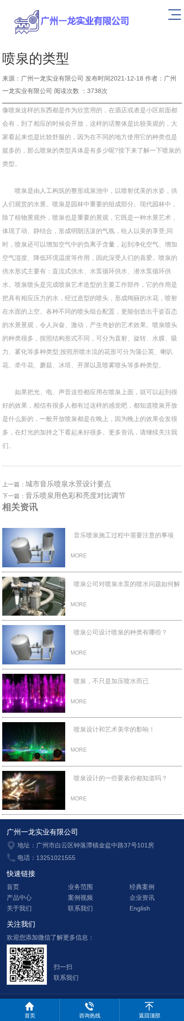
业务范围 (80, 886)
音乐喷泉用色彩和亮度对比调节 (75, 495)
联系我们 (80, 908)
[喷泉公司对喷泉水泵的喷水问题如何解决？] (33, 596)
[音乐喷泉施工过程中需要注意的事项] (33, 547)
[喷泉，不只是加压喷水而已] (33, 693)
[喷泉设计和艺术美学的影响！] (33, 741)
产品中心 (19, 897)
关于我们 (19, 908)
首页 (13, 886)
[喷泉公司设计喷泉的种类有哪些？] (33, 644)
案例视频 (80, 897)
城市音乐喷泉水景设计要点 (68, 484)
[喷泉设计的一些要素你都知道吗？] (33, 790)
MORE (79, 556)
